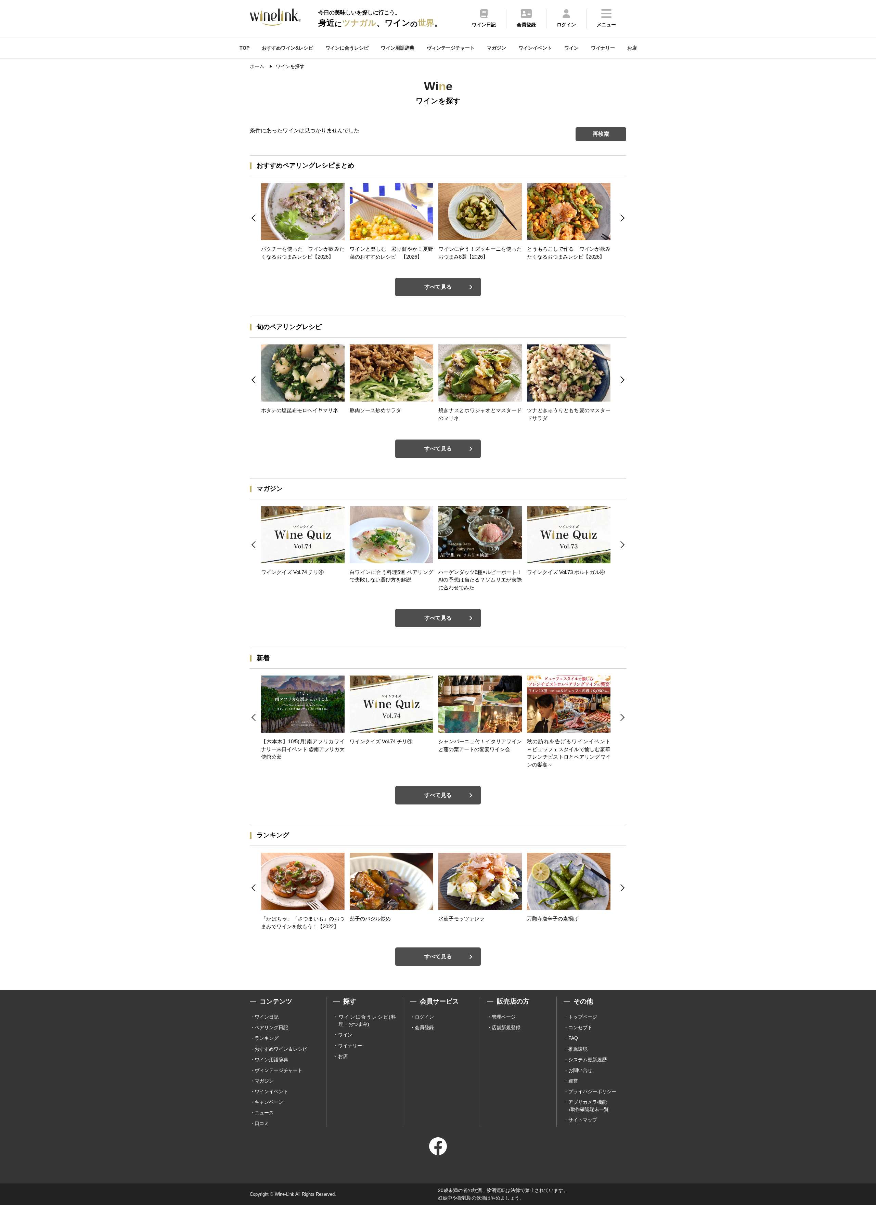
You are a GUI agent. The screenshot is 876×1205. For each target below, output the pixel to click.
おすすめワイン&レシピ (287, 48)
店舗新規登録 (506, 1027)
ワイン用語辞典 (397, 48)
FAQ (573, 1038)
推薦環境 (578, 1049)
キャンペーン (269, 1102)
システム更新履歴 (587, 1059)
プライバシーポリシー (592, 1091)
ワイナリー (603, 48)
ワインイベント (535, 48)
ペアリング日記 (271, 1027)
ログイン (424, 1017)
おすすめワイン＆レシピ (281, 1049)
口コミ (262, 1123)
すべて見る (438, 287)
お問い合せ (580, 1070)
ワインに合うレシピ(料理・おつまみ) (367, 1020)
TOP (244, 48)
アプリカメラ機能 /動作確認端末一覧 (588, 1105)
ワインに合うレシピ (347, 48)
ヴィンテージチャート (451, 48)
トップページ (582, 1017)
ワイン (571, 48)
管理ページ (504, 1017)
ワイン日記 (267, 1017)
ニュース (264, 1112)
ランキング (267, 1038)
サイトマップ (582, 1120)
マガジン (496, 48)
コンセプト (580, 1027)
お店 (632, 48)
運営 (573, 1081)
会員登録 (424, 1027)
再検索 (601, 134)
